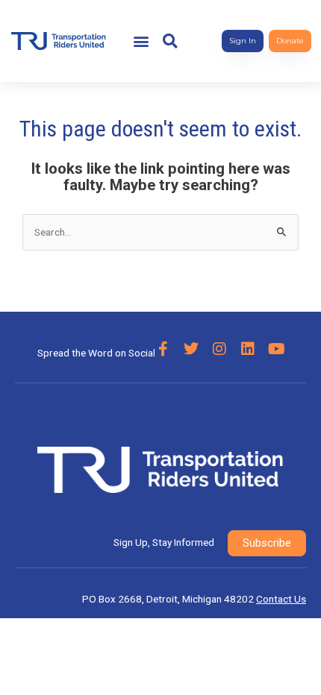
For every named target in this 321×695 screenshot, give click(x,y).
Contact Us (281, 599)
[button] (141, 41)
